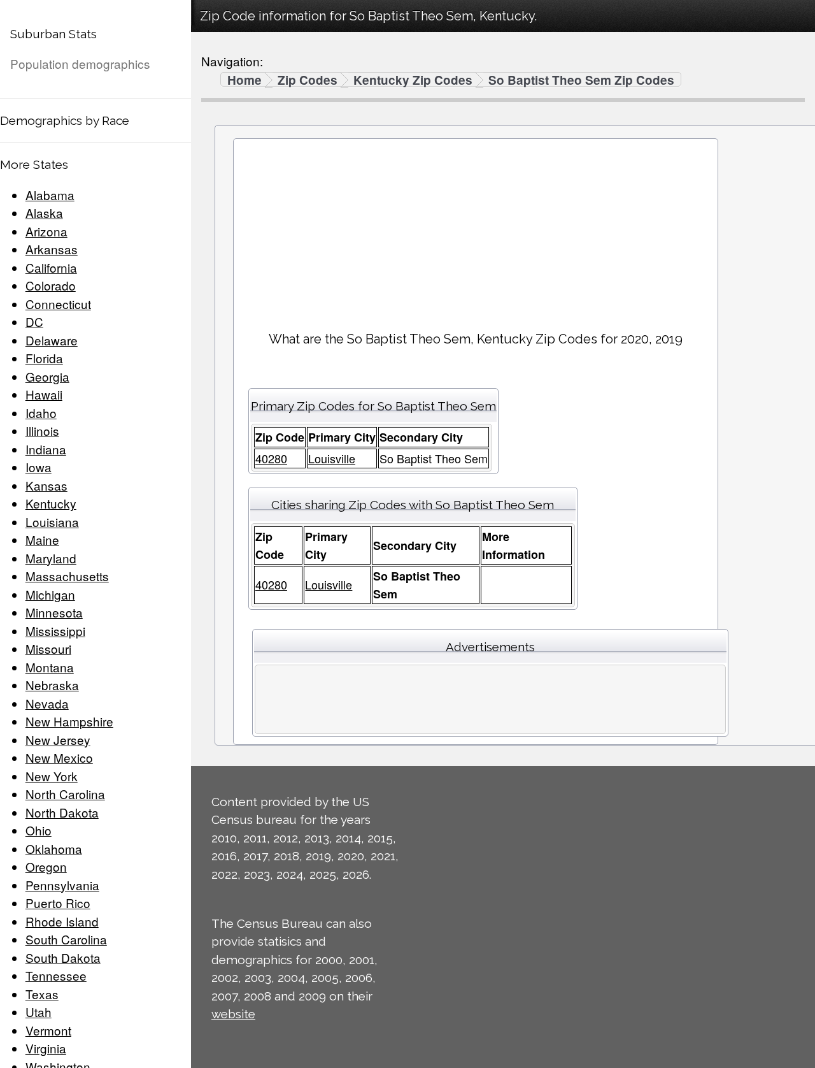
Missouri (48, 648)
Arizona (46, 231)
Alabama (49, 194)
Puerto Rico (57, 902)
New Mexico (59, 757)
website (233, 1014)
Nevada (47, 703)
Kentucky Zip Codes (412, 80)
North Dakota (62, 812)
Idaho (41, 412)
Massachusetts (67, 575)
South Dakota (63, 957)
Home (244, 80)
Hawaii (43, 394)
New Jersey (57, 739)
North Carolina (65, 793)
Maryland (50, 557)
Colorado (50, 285)
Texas (42, 993)
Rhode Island (62, 921)
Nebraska (52, 684)
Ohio (38, 830)
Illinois (42, 430)
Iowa (38, 466)
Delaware (51, 340)
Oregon (46, 866)
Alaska (44, 212)
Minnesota (54, 612)
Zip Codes (307, 80)
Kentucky (50, 503)
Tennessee (56, 975)
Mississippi (55, 630)
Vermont (48, 1030)
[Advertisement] (476, 230)
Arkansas (51, 248)
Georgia (47, 376)
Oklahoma (53, 848)
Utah (38, 1011)
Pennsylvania (62, 884)
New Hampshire (69, 721)
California (51, 267)
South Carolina (66, 939)
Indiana (45, 449)
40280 (271, 458)
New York (51, 775)
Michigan (50, 594)
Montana (49, 666)
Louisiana (52, 521)
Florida (44, 357)
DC (34, 321)
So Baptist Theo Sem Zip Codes (581, 80)
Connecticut (58, 303)
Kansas (46, 485)
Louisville (331, 458)
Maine (42, 539)
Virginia (45, 1048)
